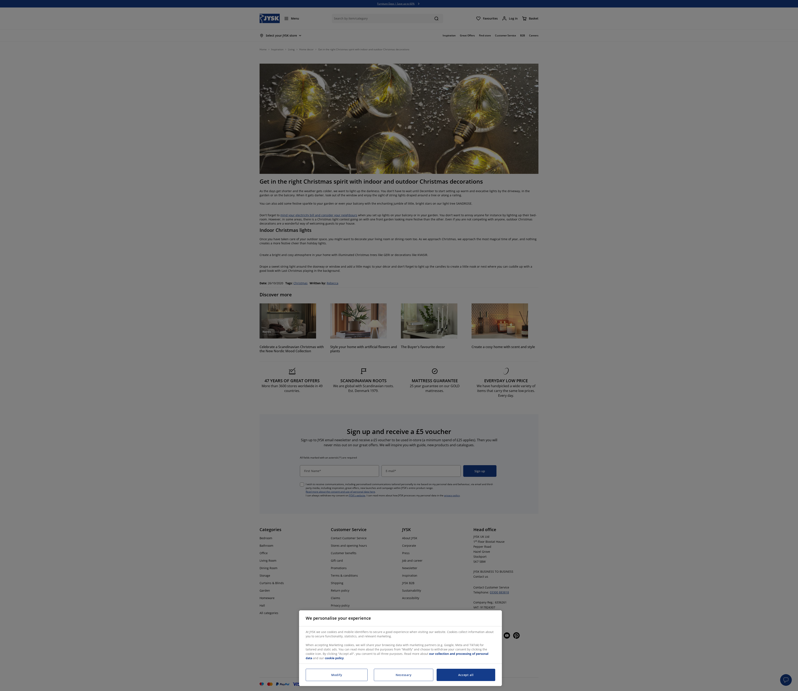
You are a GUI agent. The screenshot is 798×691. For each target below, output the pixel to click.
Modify (336, 675)
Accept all (465, 675)
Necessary (403, 675)
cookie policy (334, 658)
